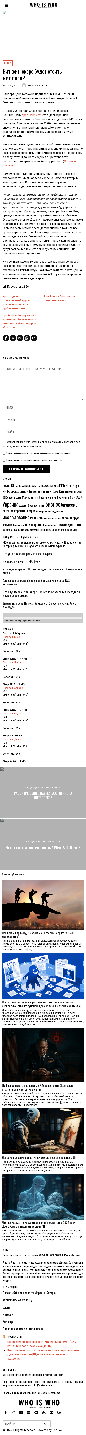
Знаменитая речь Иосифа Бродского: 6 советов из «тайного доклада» (39, 605)
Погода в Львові (12, 662)
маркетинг (19, 525)
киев (46, 518)
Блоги (7, 63)
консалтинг (55, 518)
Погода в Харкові (13, 687)
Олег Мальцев (24, 497)
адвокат (23, 505)
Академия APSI (51, 486)
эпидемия (71, 529)
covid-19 (8, 485)
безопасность (36, 505)
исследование (55, 511)
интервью (42, 511)
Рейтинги (65, 497)
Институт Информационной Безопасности (41, 488)
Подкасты (15, 1336)
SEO (36, 486)
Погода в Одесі (12, 713)
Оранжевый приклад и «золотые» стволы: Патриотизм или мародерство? (38, 934)
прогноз (38, 524)
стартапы (34, 529)
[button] (46, 1424)
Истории (8, 1314)
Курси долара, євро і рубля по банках (22, 621)
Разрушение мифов (50, 497)
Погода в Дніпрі (12, 739)
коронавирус (70, 517)
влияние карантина (15, 510)
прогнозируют (31, 115)
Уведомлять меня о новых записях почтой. (34, 460)
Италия (54, 491)
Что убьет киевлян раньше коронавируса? (28, 553)
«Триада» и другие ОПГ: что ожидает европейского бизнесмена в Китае (42, 571)
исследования (16, 517)
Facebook (19, 486)
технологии (45, 530)
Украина (10, 504)
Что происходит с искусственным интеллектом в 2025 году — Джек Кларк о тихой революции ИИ (41, 1224)
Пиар (36, 497)
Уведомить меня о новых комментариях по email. (38, 453)
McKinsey (29, 486)
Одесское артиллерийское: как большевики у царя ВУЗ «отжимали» (36, 582)
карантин (37, 517)
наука (29, 524)
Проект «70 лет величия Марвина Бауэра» (29, 1292)
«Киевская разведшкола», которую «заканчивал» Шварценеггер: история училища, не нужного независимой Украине (42, 544)
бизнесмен (70, 504)
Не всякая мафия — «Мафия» (21, 561)
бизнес (52, 504)
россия (7, 529)
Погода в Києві (12, 636)
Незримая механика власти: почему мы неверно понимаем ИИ (39, 1157)
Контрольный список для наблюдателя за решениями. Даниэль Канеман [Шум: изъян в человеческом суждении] (43, 1354)
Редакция (9, 1321)
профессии (50, 525)
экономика (58, 529)
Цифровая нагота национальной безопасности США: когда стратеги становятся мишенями (37, 1087)
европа (33, 511)
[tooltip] (6, 338)
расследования (69, 524)
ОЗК (5, 497)
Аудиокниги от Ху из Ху (17, 1300)
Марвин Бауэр (75, 492)
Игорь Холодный (37, 85)
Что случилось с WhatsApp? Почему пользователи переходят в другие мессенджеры (41, 593)
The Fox (57, 1430)
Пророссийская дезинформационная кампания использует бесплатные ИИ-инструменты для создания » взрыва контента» (41, 1004)
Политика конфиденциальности (23, 1328)
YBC (41, 486)
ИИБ (62, 485)
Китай (63, 491)
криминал (8, 524)
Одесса (11, 497)
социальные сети (20, 530)
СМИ (72, 497)
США (79, 497)
